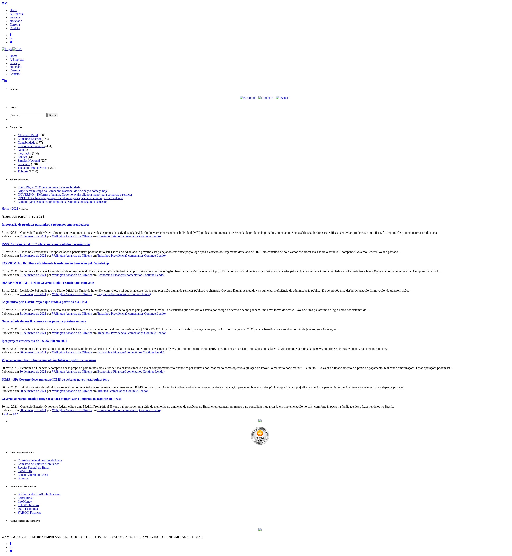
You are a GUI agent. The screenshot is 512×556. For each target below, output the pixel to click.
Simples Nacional (29, 160)
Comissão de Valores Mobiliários (38, 464)
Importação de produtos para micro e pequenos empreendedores (45, 224)
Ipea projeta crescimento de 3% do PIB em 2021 (34, 341)
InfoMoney (25, 501)
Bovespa (23, 478)
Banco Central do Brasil (33, 474)
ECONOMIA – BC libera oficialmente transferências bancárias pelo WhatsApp (55, 263)
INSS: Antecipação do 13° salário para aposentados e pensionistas (46, 244)
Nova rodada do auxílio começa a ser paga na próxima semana (44, 321)
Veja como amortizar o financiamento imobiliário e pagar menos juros (49, 360)
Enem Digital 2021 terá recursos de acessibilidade (49, 187)
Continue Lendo (149, 236)
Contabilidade (26, 142)
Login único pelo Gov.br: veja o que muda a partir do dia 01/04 (44, 302)
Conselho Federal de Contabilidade (40, 460)
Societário (24, 164)
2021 (15, 208)
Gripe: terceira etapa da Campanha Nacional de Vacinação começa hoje (63, 191)
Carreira (15, 70)
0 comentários (129, 236)
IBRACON (25, 471)
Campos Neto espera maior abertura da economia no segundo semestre (62, 201)
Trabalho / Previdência (32, 167)
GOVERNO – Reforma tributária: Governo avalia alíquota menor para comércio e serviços (75, 194)
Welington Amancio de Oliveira (72, 236)
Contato (15, 74)
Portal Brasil (25, 498)
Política (22, 157)
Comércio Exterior (29, 139)
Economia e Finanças (31, 146)
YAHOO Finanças (29, 512)
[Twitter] (282, 97)
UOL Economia (28, 509)
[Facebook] (248, 97)
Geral (21, 149)
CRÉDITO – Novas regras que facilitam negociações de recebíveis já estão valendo (70, 198)
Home (13, 56)
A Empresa (17, 59)
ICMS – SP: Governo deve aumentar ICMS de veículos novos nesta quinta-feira (55, 379)
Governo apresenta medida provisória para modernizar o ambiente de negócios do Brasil (61, 398)
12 (14, 413)
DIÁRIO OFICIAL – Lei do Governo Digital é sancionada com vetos (48, 282)
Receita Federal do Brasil (33, 467)
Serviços (15, 63)
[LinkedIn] (265, 97)
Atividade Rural (28, 135)
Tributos (23, 171)
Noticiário (16, 66)
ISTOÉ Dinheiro (28, 505)
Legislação (24, 153)
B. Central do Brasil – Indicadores (39, 494)
